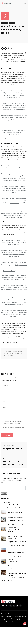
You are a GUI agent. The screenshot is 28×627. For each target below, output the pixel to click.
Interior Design (12, 510)
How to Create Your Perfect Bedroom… (17, 542)
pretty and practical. (14, 256)
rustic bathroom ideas (19, 59)
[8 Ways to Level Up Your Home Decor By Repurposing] (3, 512)
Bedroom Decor (18, 536)
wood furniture (19, 310)
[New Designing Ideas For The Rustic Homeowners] (3, 572)
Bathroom (4, 23)
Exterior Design (12, 548)
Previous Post (10, 445)
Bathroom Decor (18, 517)
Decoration (7, 502)
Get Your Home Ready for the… (16, 565)
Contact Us (4, 614)
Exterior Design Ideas (14, 549)
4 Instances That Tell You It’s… (16, 553)
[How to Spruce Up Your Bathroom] (3, 519)
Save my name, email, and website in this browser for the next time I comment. (12, 422)
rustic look (16, 287)
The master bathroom (9, 271)
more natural (10, 304)
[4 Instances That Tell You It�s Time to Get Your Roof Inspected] (3, 550)
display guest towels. (21, 265)
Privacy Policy (18, 614)
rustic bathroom (14, 353)
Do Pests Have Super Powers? (13, 505)
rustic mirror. (17, 244)
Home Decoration (12, 561)
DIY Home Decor (12, 559)
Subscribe (4, 493)
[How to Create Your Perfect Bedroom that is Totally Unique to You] (3, 538)
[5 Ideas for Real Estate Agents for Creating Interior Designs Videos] (3, 529)
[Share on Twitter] (5, 48)
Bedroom (10, 536)
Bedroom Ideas (12, 538)
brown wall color (14, 203)
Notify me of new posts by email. (11, 431)
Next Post (6, 459)
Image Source (5, 139)
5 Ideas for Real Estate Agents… (15, 530)
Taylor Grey (8, 507)
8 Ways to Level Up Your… (16, 513)
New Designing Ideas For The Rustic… (17, 574)
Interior (12, 23)
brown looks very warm (13, 213)
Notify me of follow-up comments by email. (13, 427)
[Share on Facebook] (2, 48)
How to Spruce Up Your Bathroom (15, 521)
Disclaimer (10, 614)
